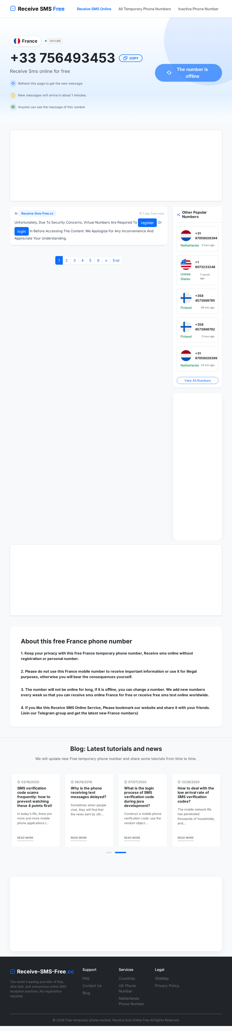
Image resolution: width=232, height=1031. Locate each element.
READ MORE (25, 837)
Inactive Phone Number (198, 9)
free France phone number (92, 641)
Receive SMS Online (94, 9)
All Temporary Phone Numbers (144, 9)
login (21, 231)
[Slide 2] (120, 852)
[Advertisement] (116, 165)
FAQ (85, 978)
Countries (127, 978)
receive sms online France (94, 695)
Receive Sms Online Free (130, 1020)
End (116, 260)
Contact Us (92, 985)
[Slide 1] (109, 852)
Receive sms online (161, 653)
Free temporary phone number (88, 1020)
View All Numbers (197, 380)
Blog (86, 993)
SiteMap (162, 978)
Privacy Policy (167, 985)
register (147, 222)
